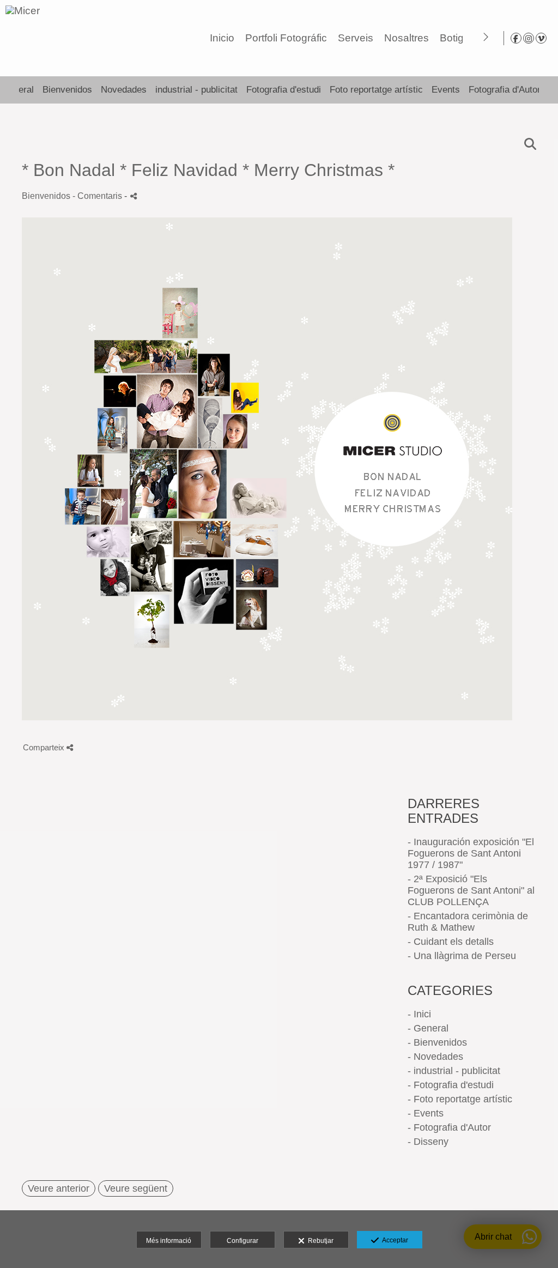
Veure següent (135, 1188)
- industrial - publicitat (454, 1070)
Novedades (124, 89)
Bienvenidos (67, 89)
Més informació (168, 1241)
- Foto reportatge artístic (460, 1099)
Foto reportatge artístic (376, 89)
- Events (426, 1113)
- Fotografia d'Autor (449, 1127)
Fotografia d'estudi (283, 89)
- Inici (419, 1014)
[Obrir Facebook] (516, 38)
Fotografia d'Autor (505, 89)
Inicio (222, 38)
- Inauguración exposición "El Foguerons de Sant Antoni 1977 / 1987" (471, 853)
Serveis (355, 38)
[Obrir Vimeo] (541, 38)
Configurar (242, 1241)
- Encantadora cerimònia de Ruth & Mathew (468, 922)
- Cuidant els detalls (451, 941)
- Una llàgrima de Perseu (462, 955)
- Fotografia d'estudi (451, 1084)
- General (428, 1028)
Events (446, 89)
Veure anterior (58, 1188)
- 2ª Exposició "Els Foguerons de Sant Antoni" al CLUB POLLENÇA (471, 890)
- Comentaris (98, 196)
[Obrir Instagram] (528, 38)
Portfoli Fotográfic (286, 38)
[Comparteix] (133, 196)
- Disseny (428, 1141)
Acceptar (393, 1240)
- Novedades (435, 1056)
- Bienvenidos (437, 1042)
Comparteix (44, 747)
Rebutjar (319, 1241)
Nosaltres (406, 38)
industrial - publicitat (196, 89)
